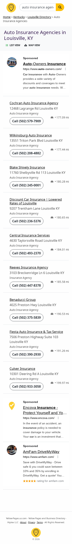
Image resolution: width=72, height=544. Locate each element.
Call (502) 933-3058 (26, 386)
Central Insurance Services (30, 235)
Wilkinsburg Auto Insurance (31, 135)
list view (15, 45)
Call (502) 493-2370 (26, 253)
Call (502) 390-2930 (26, 354)
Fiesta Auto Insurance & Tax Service (36, 332)
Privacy (31, 522)
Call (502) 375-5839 (26, 317)
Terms (40, 522)
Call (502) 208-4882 (26, 153)
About (23, 522)
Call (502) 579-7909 (26, 121)
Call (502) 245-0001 (26, 185)
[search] (60, 7)
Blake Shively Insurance (27, 167)
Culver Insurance (22, 368)
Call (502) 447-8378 (26, 285)
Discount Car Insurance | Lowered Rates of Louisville (36, 201)
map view (34, 45)
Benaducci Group (23, 299)
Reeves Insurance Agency (29, 267)
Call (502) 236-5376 (26, 221)
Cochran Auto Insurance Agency (34, 103)
